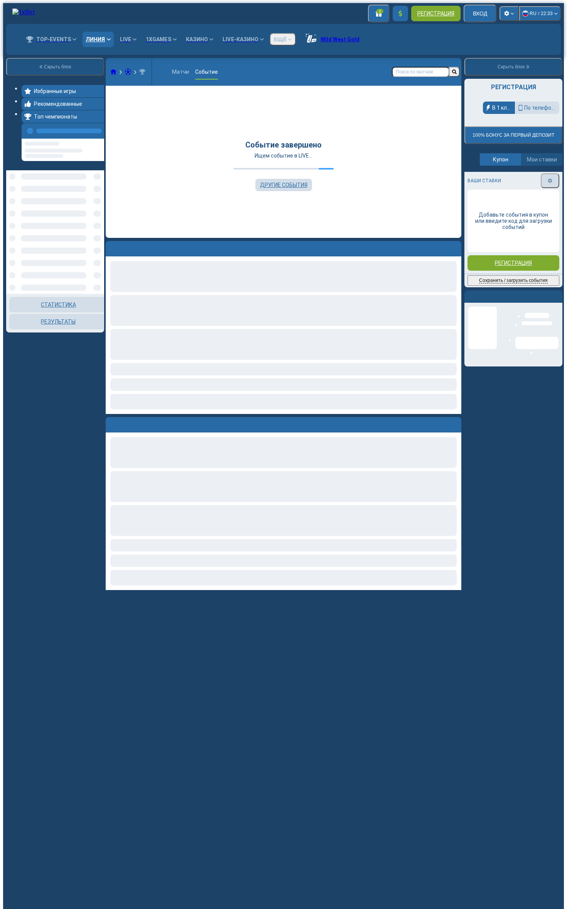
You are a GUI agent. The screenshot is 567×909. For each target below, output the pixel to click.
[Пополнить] (400, 13)
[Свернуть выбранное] (88, 192)
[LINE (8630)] (113, 72)
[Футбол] (128, 72)
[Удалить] (453, 423)
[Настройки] (509, 13)
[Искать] (454, 72)
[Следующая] (129, 423)
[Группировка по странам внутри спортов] (98, 192)
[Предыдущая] (96, 129)
